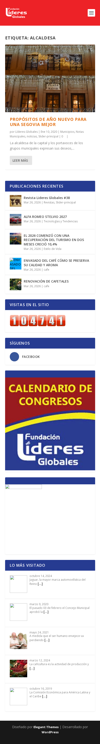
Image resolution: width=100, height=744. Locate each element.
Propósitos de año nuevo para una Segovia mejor (48, 121)
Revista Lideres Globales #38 (47, 198)
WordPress (50, 732)
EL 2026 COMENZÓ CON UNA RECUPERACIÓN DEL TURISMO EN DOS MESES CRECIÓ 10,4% (54, 239)
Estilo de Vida (52, 249)
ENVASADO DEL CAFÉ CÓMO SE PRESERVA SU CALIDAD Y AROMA (56, 262)
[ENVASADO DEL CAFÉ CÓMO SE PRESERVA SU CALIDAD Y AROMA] (15, 263)
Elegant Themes (46, 727)
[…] (40, 583)
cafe (46, 270)
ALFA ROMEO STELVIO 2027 (45, 216)
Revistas (49, 202)
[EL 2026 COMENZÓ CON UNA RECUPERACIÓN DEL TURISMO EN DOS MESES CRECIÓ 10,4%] (15, 239)
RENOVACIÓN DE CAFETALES (46, 281)
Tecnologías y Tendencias (61, 221)
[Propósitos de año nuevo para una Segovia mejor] (50, 78)
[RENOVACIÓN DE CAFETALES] (15, 284)
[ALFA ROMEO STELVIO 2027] (15, 220)
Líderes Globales (26, 132)
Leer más (20, 160)
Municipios (67, 132)
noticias (32, 136)
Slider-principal (48, 136)
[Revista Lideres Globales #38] (15, 201)
